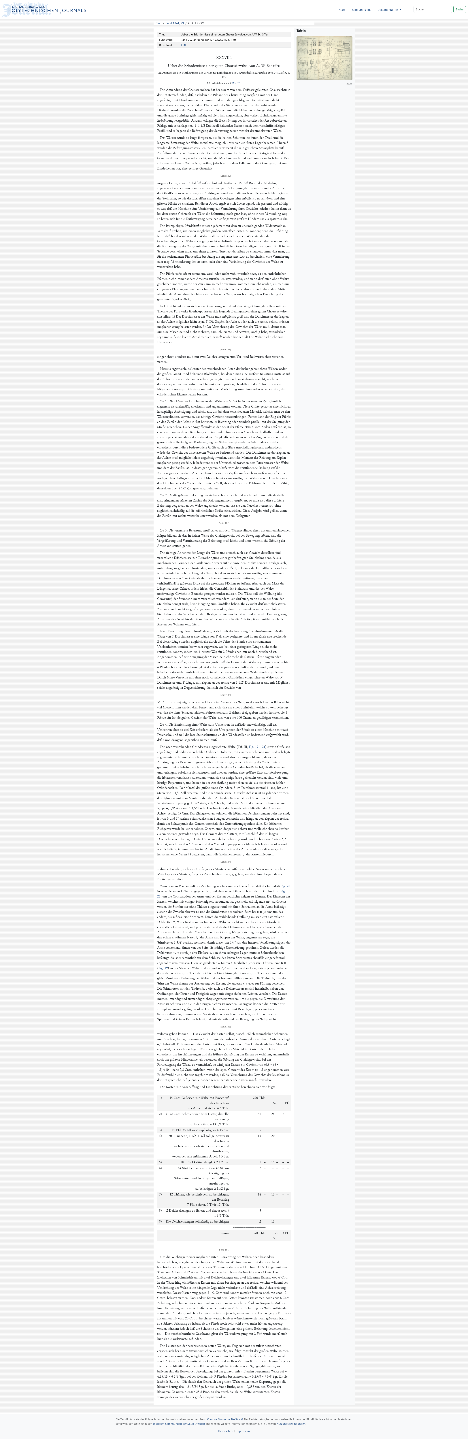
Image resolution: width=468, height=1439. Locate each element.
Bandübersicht (361, 9)
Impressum (243, 1431)
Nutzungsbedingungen (291, 1423)
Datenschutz (226, 1431)
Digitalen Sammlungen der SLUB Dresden (179, 1423)
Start (342, 9)
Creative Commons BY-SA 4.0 (225, 1419)
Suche (459, 9)
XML (183, 45)
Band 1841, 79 (175, 23)
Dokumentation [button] (388, 9)
